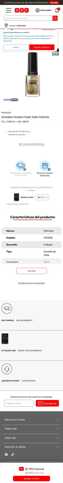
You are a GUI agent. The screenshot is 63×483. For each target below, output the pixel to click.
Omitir (16, 47)
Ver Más (31, 271)
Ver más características (31, 143)
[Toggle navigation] (8, 10)
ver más (54, 2)
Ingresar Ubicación (42, 47)
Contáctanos (18, 381)
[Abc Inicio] (21, 10)
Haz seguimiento (17, 320)
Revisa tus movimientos (22, 350)
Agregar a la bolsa (31, 478)
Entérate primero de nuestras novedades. (31, 396)
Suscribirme (50, 403)
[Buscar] (55, 18)
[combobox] (42, 197)
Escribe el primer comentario (31, 283)
